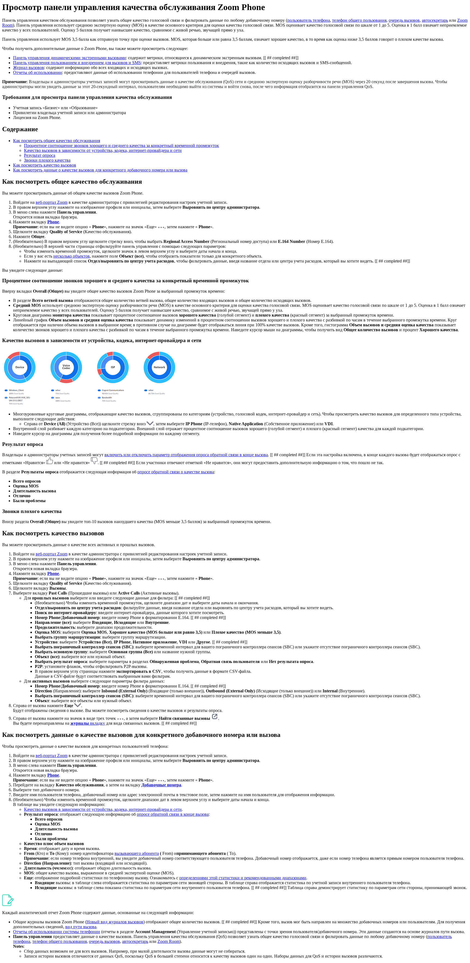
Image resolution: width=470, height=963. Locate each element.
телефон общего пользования (359, 20)
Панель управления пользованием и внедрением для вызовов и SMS (77, 62)
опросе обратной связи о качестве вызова (175, 472)
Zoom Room (168, 941)
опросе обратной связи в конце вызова (173, 814)
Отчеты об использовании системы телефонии (56, 931)
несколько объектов (71, 256)
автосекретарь (435, 20)
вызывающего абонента (137, 853)
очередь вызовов (404, 20)
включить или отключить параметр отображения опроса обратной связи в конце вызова (186, 454)
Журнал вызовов (28, 67)
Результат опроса (39, 155)
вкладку (97, 723)
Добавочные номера (161, 785)
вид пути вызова (80, 926)
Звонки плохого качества (47, 160)
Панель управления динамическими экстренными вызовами (69, 57)
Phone (53, 222)
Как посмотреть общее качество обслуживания (56, 140)
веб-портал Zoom (51, 202)
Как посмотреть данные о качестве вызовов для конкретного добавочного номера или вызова (100, 170)
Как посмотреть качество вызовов (44, 165)
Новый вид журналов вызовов (114, 922)
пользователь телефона (308, 20)
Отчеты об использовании (37, 72)
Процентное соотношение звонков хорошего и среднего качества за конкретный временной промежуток (121, 145)
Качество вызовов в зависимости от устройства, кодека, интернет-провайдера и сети (103, 150)
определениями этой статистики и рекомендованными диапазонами (242, 878)
